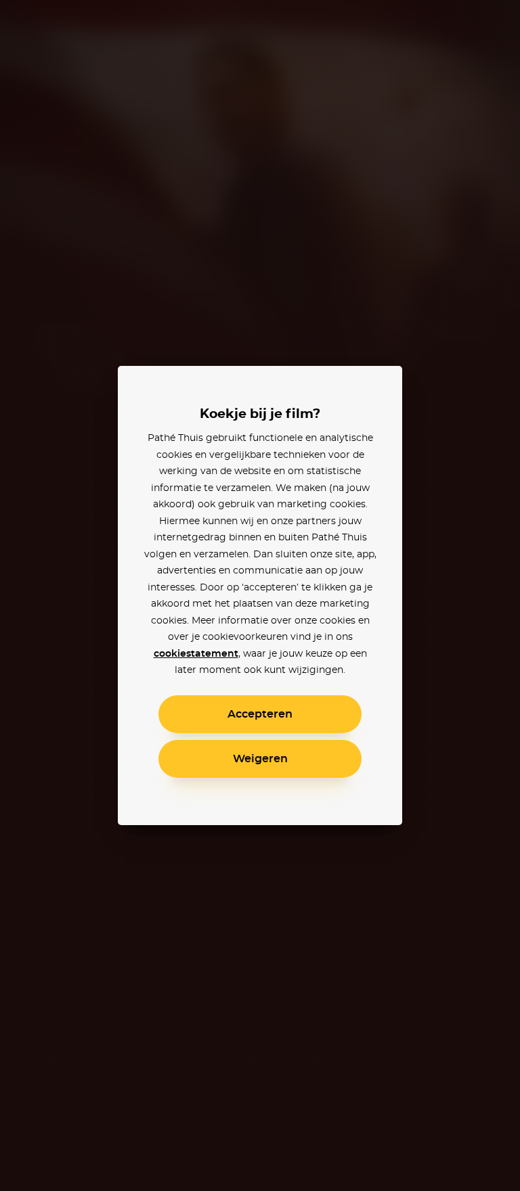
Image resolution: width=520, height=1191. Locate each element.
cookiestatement (196, 654)
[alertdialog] (260, 595)
